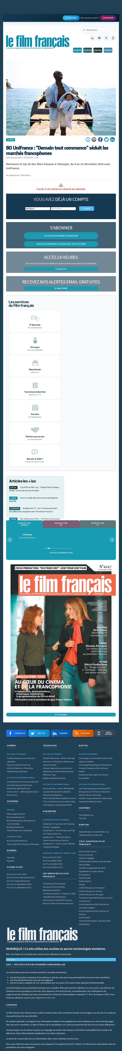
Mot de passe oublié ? (89, 18)
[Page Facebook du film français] (99, 38)
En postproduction (27, 536)
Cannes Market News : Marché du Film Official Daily (95, 922)
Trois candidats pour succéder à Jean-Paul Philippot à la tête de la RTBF (59, 803)
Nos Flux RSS (84, 917)
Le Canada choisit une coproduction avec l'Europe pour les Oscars (23, 783)
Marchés (10, 861)
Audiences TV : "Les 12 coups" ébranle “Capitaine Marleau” (59, 845)
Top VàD (82, 818)
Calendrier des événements (54, 897)
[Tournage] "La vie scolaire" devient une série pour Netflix (95, 760)
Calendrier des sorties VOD (90, 835)
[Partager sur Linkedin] (112, 139)
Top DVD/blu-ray (86, 815)
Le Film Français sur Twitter (90, 891)
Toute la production (60, 553)
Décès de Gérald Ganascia (54, 778)
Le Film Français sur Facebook (92, 888)
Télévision (87, 50)
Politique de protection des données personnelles (95, 863)
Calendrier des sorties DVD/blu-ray (94, 832)
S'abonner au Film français (54, 884)
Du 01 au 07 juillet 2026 (53, 867)
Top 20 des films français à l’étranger (23, 844)
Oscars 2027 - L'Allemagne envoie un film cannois (23, 793)
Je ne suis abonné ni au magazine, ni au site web (61, 244)
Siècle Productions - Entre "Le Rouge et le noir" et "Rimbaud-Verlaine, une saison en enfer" (59, 761)
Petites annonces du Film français (57, 900)
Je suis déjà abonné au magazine (61, 236)
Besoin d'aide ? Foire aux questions (58, 903)
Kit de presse (84, 875)
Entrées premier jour (15, 827)
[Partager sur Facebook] (100, 139)
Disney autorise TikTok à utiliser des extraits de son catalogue (94, 793)
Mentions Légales (86, 858)
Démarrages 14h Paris (16, 814)
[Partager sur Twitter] (106, 139)
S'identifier (71, 18)
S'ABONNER (108, 18)
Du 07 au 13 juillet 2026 (53, 864)
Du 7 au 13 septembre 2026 (18, 881)
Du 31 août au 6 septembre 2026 (21, 877)
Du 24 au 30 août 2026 (17, 874)
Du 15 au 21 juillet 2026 (52, 861)
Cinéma (77, 50)
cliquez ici (61, 269)
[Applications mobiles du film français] (113, 38)
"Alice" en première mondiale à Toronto (59, 798)
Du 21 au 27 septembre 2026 (19, 887)
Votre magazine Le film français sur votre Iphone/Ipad (94, 906)
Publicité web (85, 878)
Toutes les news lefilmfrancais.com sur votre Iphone (96, 899)
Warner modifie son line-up (18, 765)
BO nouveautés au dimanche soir (21, 821)
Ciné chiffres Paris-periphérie (19, 830)
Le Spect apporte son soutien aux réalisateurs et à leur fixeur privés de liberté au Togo (58, 771)
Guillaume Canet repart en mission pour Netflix (93, 776)
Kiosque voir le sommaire (54, 887)
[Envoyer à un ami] (88, 139)
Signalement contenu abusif (91, 871)
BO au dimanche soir (16, 817)
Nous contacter (86, 855)
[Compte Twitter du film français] (106, 38)
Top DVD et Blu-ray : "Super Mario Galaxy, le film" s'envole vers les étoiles (34, 489)
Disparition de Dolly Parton (18, 788)
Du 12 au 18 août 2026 (52, 857)
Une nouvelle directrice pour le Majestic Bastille (33, 499)
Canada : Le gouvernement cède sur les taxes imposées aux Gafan (95, 800)
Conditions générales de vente (92, 868)
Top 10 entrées (13, 824)
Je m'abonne (61, 715)
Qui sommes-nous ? (88, 851)
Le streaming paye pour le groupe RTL (95, 788)
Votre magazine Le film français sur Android (94, 912)
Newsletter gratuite (51, 890)
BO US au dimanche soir (17, 841)
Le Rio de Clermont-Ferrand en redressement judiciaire (20, 770)
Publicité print (85, 881)
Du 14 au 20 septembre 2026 (19, 884)
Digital (98, 50)
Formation (108, 50)
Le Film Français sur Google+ (91, 894)
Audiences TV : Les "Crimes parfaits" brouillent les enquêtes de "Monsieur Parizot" (33, 510)
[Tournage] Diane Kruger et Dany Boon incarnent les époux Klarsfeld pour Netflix (95, 768)
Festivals (11, 857)
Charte (82, 884)
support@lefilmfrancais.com (42, 998)
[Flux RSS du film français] (92, 38)
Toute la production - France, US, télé (59, 894)
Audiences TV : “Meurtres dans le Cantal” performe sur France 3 (57, 839)
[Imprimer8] (94, 139)
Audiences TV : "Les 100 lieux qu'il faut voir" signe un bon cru (59, 832)
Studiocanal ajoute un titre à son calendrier (21, 760)
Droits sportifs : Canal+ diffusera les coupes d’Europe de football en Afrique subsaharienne (58, 791)
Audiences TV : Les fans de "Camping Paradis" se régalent (58, 825)
